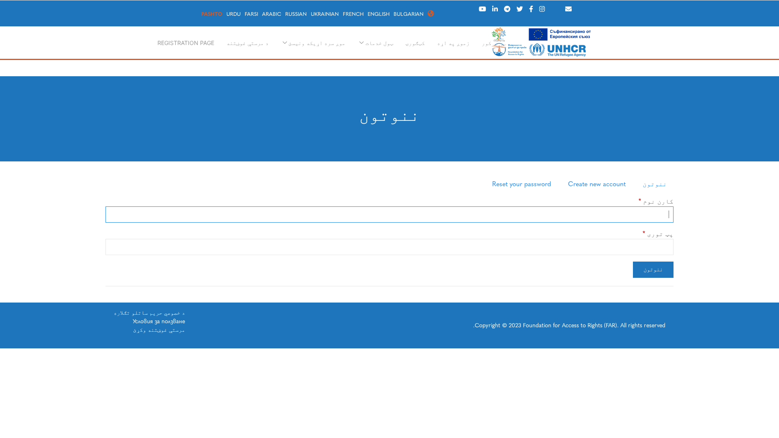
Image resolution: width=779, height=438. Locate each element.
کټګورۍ (415, 42)
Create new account (597, 184)
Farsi (251, 14)
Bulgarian (409, 14)
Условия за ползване (159, 321)
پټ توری (660, 234)
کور (486, 42)
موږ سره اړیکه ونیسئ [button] (316, 42)
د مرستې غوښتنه (247, 42)
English (379, 14)
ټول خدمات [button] (379, 42)
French (353, 14)
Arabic (271, 14)
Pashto (211, 14)
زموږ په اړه (453, 42)
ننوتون (655, 184)
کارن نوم (658, 201)
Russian (296, 14)
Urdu (233, 14)
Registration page (185, 42)
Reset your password (521, 184)
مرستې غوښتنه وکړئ (159, 329)
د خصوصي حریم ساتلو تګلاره (149, 312)
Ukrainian (325, 14)
